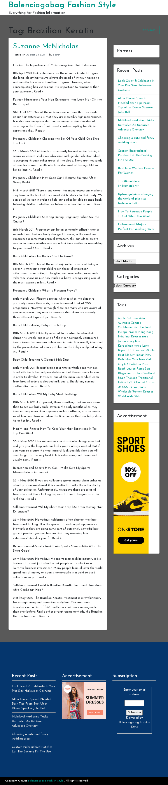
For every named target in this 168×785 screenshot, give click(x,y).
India (121, 336)
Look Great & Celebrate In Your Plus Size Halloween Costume (136, 85)
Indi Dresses (133, 336)
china (136, 327)
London (140, 350)
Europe (123, 332)
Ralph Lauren (127, 368)
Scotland (149, 373)
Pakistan (135, 364)
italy (145, 336)
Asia (142, 318)
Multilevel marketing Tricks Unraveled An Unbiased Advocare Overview (136, 125)
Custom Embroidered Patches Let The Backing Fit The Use (135, 155)
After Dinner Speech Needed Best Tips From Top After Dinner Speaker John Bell (31, 704)
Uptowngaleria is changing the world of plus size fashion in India (135, 199)
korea (137, 345)
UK (133, 382)
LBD (131, 350)
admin (56, 55)
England (145, 327)
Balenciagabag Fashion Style (62, 5)
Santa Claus (135, 373)
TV (129, 382)
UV (131, 387)
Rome (140, 368)
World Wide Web (129, 396)
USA (125, 387)
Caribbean (125, 327)
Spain (121, 378)
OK (126, 364)
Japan (122, 341)
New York (131, 359)
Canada (136, 322)
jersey (130, 341)
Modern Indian (134, 355)
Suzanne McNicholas (46, 46)
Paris (145, 364)
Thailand (131, 378)
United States (145, 382)
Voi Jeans (139, 387)
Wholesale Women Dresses (135, 391)
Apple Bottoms (128, 318)
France (132, 332)
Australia (124, 322)
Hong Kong (145, 332)
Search (149, 30)
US (119, 387)
